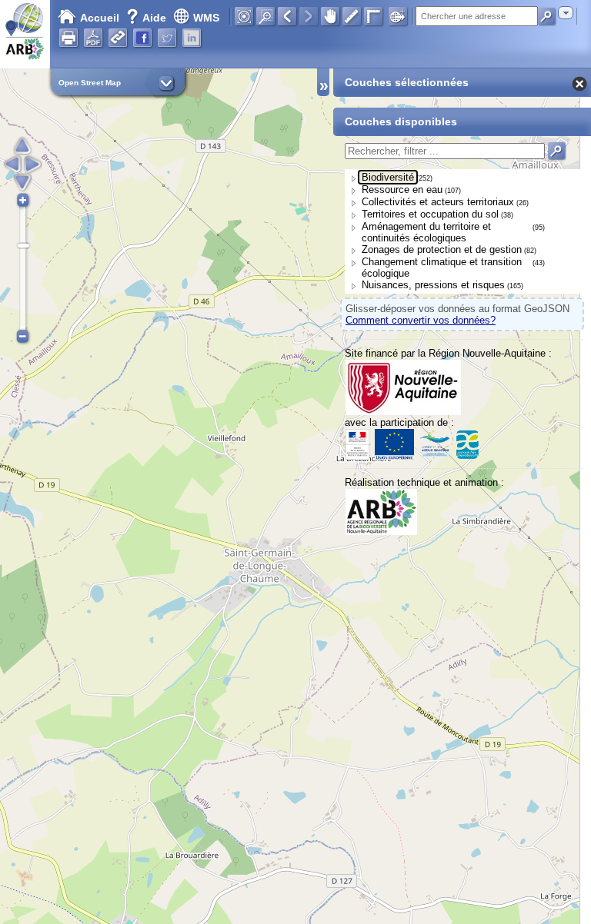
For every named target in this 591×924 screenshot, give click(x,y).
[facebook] (142, 37)
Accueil (99, 18)
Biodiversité (388, 177)
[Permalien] (118, 37)
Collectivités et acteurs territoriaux (438, 202)
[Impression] (68, 37)
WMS (206, 18)
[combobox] (565, 12)
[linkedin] (191, 37)
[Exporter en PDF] (93, 37)
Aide (147, 18)
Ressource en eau (402, 189)
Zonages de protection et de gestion (442, 249)
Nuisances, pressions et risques (433, 285)
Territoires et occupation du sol (430, 214)
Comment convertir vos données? (421, 320)
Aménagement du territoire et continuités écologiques (426, 232)
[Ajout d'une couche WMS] (398, 16)
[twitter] (167, 37)
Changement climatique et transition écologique (442, 267)
